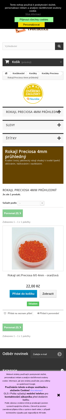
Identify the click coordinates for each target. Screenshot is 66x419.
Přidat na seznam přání (19, 313)
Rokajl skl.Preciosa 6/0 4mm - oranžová (33, 275)
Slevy (10, 125)
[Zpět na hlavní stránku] (6, 73)
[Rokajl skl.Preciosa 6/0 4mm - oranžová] (33, 248)
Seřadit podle (10, 203)
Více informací (33, 14)
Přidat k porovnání (49, 313)
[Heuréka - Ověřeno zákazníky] (33, 93)
